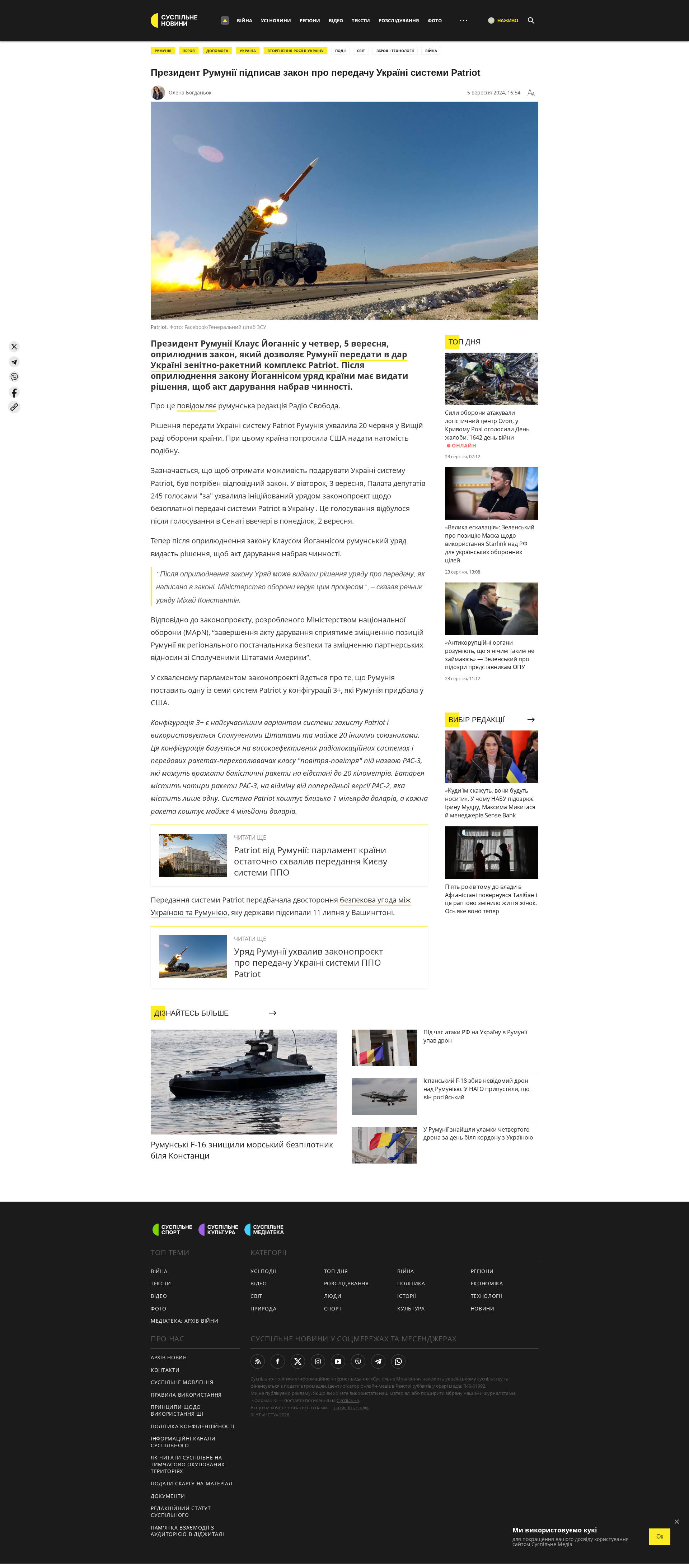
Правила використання (186, 1394)
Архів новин (169, 1357)
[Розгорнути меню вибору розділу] (225, 20)
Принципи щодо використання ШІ (177, 1410)
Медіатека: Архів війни (184, 1320)
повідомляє (196, 405)
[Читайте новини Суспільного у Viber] (358, 1361)
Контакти (165, 1369)
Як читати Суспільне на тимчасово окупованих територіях (188, 1464)
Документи (168, 1496)
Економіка (487, 1283)
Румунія (163, 50)
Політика (411, 1283)
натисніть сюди (351, 1407)
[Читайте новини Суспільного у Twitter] (298, 1361)
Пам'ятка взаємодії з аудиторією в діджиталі (187, 1531)
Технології (486, 1295)
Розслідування (399, 20)
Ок (659, 1536)
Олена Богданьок (190, 92)
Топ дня (336, 1271)
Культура (411, 1308)
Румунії (217, 343)
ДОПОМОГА (217, 50)
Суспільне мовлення (182, 1382)
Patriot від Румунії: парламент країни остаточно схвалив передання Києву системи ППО (310, 861)
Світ (256, 1295)
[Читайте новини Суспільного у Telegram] (378, 1361)
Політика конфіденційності (193, 1426)
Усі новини (276, 20)
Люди (333, 1295)
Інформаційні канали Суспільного (183, 1442)
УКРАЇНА (248, 50)
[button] (14, 346)
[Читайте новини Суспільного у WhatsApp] (398, 1361)
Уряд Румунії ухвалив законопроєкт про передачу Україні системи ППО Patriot (308, 962)
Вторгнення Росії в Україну (295, 50)
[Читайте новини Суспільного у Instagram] (318, 1361)
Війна (244, 20)
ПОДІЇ (340, 50)
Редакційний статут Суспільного (181, 1511)
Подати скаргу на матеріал (192, 1483)
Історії (406, 1295)
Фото (435, 20)
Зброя (189, 50)
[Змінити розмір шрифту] (531, 92)
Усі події (263, 1271)
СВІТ (361, 50)
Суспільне (348, 1400)
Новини (483, 1308)
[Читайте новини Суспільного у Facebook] (278, 1361)
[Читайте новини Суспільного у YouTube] (338, 1361)
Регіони (310, 20)
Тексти (361, 20)
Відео (336, 20)
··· (463, 20)
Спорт (333, 1308)
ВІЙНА (431, 50)
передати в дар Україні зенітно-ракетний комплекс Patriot (279, 359)
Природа (263, 1308)
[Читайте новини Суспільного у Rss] (257, 1361)
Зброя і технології (395, 50)
